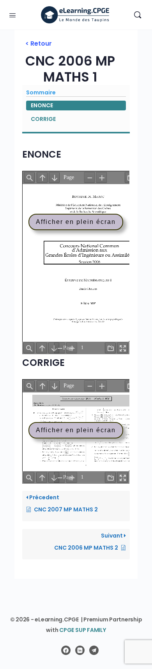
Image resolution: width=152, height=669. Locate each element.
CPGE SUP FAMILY (82, 630)
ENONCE (42, 105)
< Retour (38, 43)
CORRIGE (43, 119)
